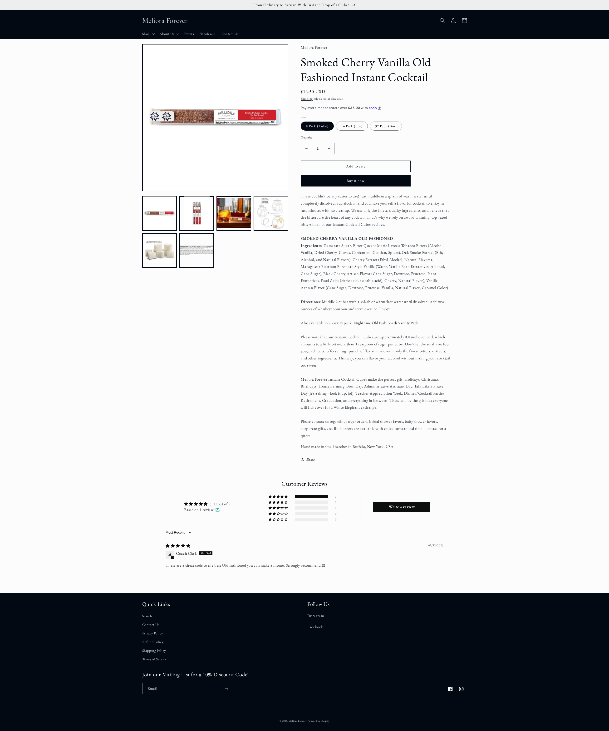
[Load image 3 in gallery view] (233, 213)
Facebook (315, 626)
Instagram (315, 615)
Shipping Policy (154, 650)
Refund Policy (152, 641)
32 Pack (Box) (386, 126)
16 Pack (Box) (352, 126)
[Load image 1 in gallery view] (159, 213)
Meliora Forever (298, 720)
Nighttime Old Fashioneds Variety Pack (386, 322)
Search (147, 615)
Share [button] (310, 459)
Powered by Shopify (318, 720)
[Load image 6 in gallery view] (196, 250)
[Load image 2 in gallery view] (196, 213)
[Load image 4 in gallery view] (271, 213)
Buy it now (356, 180)
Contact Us (150, 624)
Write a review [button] (402, 506)
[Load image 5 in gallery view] (159, 250)
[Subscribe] (226, 688)
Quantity (306, 137)
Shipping (307, 99)
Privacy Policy (152, 633)
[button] (148, 34)
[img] (178, 545)
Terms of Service (154, 659)
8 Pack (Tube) (317, 126)
